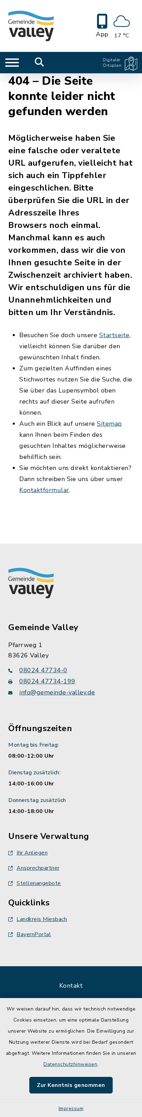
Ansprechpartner (38, 868)
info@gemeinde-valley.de (57, 692)
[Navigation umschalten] (12, 62)
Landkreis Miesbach (42, 919)
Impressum (71, 1108)
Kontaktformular (44, 490)
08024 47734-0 (43, 670)
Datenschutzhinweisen (70, 1064)
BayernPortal (34, 934)
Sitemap (109, 423)
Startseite (114, 335)
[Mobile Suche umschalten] (39, 62)
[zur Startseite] (31, 25)
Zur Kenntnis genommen (71, 1085)
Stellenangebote (39, 883)
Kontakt (71, 985)
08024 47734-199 (47, 681)
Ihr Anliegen (32, 853)
